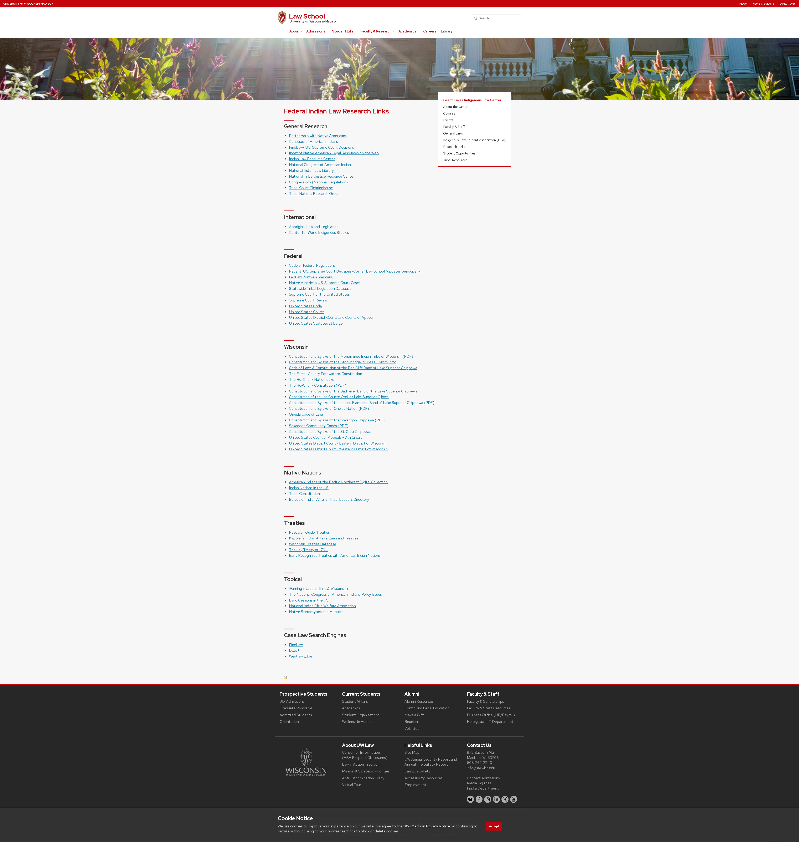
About (294, 31)
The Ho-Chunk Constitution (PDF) (317, 385)
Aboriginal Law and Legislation (314, 226)
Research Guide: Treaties (309, 532)
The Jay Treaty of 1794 (308, 549)
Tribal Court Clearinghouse (311, 187)
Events (448, 120)
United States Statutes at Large (316, 323)
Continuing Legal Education (426, 708)
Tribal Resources (455, 160)
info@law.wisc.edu (481, 767)
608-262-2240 (479, 762)
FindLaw (296, 644)
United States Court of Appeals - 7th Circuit (325, 437)
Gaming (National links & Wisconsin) (318, 588)
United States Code (305, 306)
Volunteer (412, 728)
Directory (788, 3)
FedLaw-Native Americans (311, 277)
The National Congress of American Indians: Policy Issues (335, 594)
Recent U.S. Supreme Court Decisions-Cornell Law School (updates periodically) (355, 271)
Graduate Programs (296, 708)
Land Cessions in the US (309, 600)
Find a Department (483, 788)
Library (447, 31)
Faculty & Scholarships (485, 701)
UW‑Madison (28, 3)
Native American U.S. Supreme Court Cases (325, 282)
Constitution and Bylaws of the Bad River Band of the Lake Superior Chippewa (353, 391)
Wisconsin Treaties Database (312, 544)
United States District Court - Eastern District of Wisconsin (338, 443)
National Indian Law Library (311, 170)
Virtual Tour (351, 784)
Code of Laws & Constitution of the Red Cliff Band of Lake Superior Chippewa (353, 367)
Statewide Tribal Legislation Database (320, 288)
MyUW (743, 3)
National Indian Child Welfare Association (322, 605)
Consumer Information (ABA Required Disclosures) (364, 755)
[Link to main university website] (306, 762)
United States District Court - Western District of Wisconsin (338, 449)
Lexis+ (294, 650)
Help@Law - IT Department (490, 721)
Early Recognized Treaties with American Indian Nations (335, 555)
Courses (449, 113)
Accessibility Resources (423, 778)
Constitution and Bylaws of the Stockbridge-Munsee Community (342, 362)
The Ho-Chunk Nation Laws (312, 379)
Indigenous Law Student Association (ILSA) (474, 140)
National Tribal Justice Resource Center (322, 176)
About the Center (456, 107)
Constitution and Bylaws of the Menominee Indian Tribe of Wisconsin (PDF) (351, 356)
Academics (407, 31)
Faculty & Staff (454, 127)
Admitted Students (296, 714)
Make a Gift (414, 714)
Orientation (289, 721)
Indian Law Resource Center (312, 158)
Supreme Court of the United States (319, 294)
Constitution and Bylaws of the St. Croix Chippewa (330, 431)
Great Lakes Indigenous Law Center (472, 100)
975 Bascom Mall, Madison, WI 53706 (483, 755)
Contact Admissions (483, 778)
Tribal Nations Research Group (314, 193)
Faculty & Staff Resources (488, 708)
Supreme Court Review (308, 300)
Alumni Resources (419, 701)
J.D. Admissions (292, 701)
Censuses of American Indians (313, 141)
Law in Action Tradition (361, 764)
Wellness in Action (357, 721)
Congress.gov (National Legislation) (318, 182)
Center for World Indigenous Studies (319, 232)
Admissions (315, 31)
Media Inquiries (479, 783)
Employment (415, 784)
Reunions (411, 721)
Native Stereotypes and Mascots (316, 611)
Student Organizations (360, 714)
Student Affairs (355, 701)
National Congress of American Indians (320, 164)
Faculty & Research (376, 31)
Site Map (411, 752)
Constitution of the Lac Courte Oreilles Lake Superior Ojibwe (339, 396)
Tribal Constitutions (305, 493)
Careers (430, 31)
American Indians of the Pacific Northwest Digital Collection (338, 482)
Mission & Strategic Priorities (366, 771)
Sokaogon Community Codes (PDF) (318, 425)
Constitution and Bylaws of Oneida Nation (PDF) (329, 408)
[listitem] (470, 799)
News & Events (764, 3)
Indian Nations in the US (309, 487)
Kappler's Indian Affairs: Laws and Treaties (323, 538)
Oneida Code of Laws (306, 414)
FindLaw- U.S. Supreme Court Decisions (321, 147)
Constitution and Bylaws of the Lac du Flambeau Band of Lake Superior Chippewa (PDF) (361, 402)
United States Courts (306, 311)
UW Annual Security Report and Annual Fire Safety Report (430, 762)
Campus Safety (417, 771)
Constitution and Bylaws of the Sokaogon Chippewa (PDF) (337, 420)
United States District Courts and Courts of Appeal (331, 317)
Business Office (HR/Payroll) (491, 714)
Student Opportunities (459, 153)
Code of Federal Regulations (312, 265)
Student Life (343, 31)
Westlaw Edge (300, 656)
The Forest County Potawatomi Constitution (325, 373)
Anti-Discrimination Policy (363, 778)
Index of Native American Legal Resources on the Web (334, 153)
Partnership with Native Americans (318, 135)
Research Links (454, 146)
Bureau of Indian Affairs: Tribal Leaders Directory (329, 499)
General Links (453, 133)
